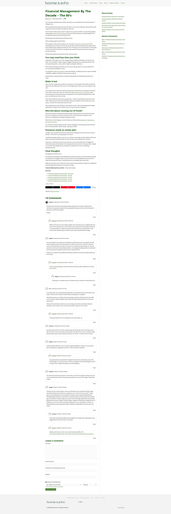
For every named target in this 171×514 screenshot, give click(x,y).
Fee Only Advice (93, 3)
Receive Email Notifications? (53, 482)
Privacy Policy (120, 507)
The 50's (70, 181)
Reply (94, 217)
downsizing (83, 120)
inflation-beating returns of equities (80, 92)
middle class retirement (59, 71)
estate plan (53, 132)
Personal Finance (54, 191)
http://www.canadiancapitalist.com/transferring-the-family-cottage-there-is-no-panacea (72, 434)
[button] (107, 3)
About (100, 3)
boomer (54, 221)
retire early (78, 44)
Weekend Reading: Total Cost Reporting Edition (114, 23)
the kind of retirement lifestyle (62, 33)
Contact (123, 3)
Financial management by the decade (57, 181)
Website (47, 474)
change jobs (86, 44)
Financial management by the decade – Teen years (60, 173)
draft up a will (65, 137)
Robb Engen (105, 48)
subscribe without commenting (57, 486)
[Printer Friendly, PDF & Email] (49, 184)
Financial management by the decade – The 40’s (60, 179)
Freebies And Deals (114, 3)
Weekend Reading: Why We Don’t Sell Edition (113, 16)
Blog (105, 3)
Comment (47, 443)
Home (86, 3)
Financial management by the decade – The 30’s (60, 177)
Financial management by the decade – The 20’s (60, 175)
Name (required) (49, 461)
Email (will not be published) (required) (55, 468)
